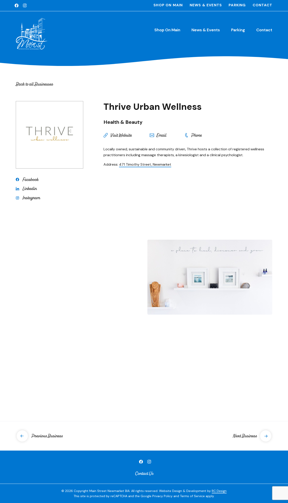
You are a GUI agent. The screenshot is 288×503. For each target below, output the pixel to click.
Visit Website (121, 135)
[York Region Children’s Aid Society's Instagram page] (25, 5)
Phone (196, 135)
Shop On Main (168, 5)
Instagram (31, 198)
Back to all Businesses (34, 84)
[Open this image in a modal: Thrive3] (209, 277)
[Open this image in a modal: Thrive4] (209, 358)
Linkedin (29, 188)
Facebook (30, 179)
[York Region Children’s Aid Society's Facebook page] (17, 5)
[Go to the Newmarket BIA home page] (31, 34)
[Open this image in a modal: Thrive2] (78, 358)
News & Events (206, 5)
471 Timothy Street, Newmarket (145, 164)
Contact (262, 5)
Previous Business (47, 436)
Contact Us (144, 473)
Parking (237, 5)
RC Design (219, 491)
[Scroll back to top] (277, 487)
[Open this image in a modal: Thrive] (78, 277)
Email (161, 135)
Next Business (245, 436)
